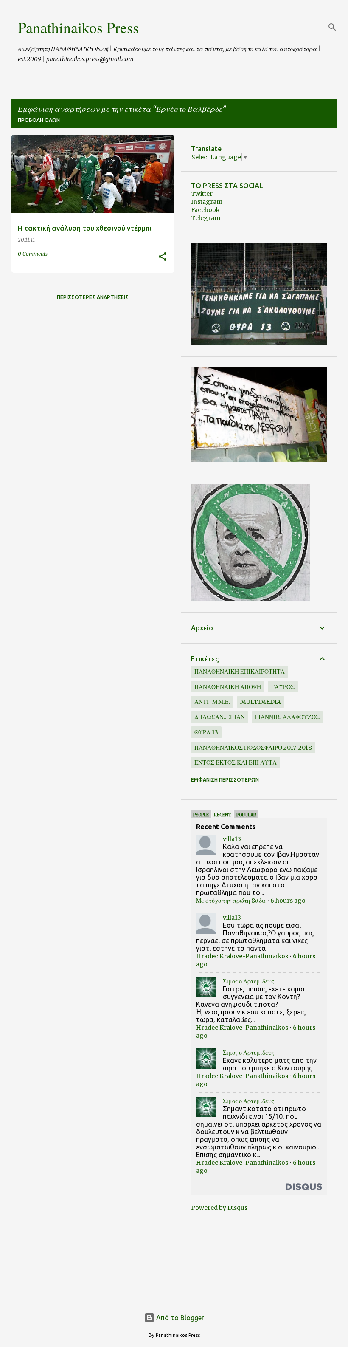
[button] (162, 257)
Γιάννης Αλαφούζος (287, 717)
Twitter (202, 194)
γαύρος (283, 687)
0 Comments (33, 254)
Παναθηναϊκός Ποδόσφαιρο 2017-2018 (253, 747)
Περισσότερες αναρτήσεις (93, 297)
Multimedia (260, 702)
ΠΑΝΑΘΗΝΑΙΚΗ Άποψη (227, 687)
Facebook (205, 210)
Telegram (205, 218)
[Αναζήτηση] (332, 27)
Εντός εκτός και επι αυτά (235, 762)
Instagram (206, 202)
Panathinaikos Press (78, 27)
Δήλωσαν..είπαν (219, 717)
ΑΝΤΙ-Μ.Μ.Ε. (212, 702)
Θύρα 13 (206, 732)
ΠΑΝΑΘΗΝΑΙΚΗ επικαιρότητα (239, 671)
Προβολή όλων (39, 120)
